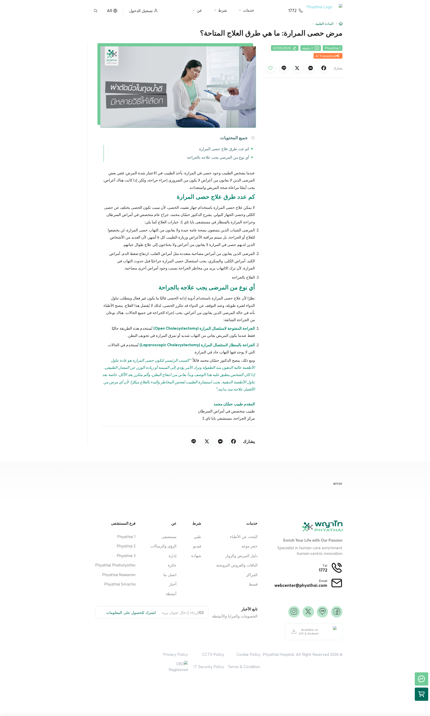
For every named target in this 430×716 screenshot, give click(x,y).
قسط (253, 584)
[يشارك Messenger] (310, 68)
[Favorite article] (270, 68)
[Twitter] (308, 612)
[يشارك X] (297, 68)
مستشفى (168, 536)
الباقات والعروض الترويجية (237, 565)
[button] (324, 10)
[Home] (341, 23)
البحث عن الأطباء (244, 536)
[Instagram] (294, 612)
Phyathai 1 (126, 536)
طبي (197, 536)
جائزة (172, 565)
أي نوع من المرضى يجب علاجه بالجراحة (218, 157)
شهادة (196, 555)
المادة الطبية (324, 23)
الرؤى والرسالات (163, 546)
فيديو (197, 546)
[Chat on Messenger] (421, 679)
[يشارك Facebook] (324, 68)
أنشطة (171, 593)
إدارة (172, 555)
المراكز (252, 574)
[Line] (322, 612)
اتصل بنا (169, 574)
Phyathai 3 (126, 555)
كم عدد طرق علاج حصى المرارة (224, 149)
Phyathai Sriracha (119, 584)
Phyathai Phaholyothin (115, 565)
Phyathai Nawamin (118, 574)
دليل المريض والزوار (241, 555)
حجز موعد (249, 546)
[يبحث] (95, 11)
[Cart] (421, 694)
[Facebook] (336, 612)
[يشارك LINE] (284, 68)
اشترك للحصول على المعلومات (131, 612)
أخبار (172, 584)
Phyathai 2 (126, 546)
